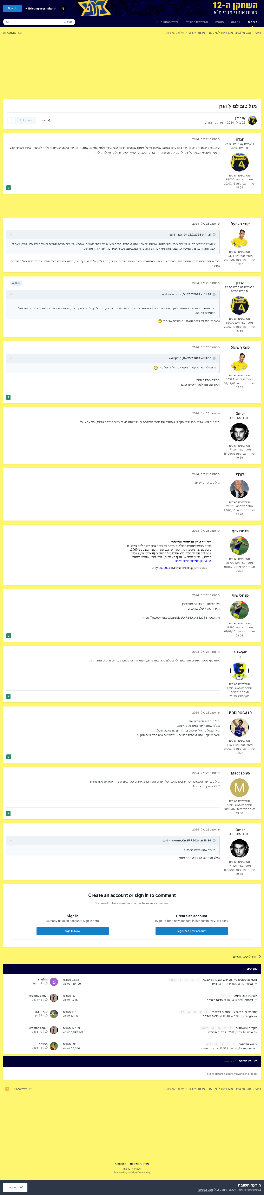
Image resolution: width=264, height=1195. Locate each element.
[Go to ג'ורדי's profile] (239, 489)
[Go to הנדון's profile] (252, 120)
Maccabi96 (240, 773)
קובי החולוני (41, 1011)
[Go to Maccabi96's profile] (239, 787)
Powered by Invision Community (132, 1172)
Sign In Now (72, 931)
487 (205, 1028)
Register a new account (191, 931)
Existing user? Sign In (41, 8)
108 (172, 979)
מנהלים (219, 22)
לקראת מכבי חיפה (245, 995)
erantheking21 (38, 995)
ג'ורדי (240, 474)
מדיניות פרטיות (139, 1163)
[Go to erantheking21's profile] (54, 998)
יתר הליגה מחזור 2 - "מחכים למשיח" (234, 1012)
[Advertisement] (186, 70)
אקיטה (249, 983)
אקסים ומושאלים (246, 1028)
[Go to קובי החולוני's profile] (54, 1014)
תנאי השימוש (205, 1189)
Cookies (120, 1163)
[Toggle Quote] (214, 234)
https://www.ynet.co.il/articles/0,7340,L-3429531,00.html (181, 617)
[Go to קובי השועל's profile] (239, 238)
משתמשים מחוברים (196, 22)
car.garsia (251, 1016)
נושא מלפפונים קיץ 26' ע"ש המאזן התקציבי (229, 979)
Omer (240, 413)
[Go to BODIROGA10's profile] (239, 727)
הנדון (238, 118)
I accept (13, 1187)
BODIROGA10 (240, 713)
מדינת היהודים (214, 122)
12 (209, 1044)
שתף (44, 120)
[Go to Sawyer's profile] (239, 670)
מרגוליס (43, 1044)
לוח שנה (235, 22)
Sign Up (12, 8)
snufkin (43, 979)
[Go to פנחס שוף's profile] (239, 545)
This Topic (24, 21)
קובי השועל (240, 224)
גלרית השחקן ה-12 (167, 22)
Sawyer (240, 652)
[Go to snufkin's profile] (54, 982)
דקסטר (249, 1000)
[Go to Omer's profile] (239, 432)
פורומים (252, 22)
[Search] (7, 22)
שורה (250, 1032)
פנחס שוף (240, 531)
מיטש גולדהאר (247, 1044)
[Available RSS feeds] (7, 1089)
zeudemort (250, 1048)
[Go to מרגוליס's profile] (54, 1046)
